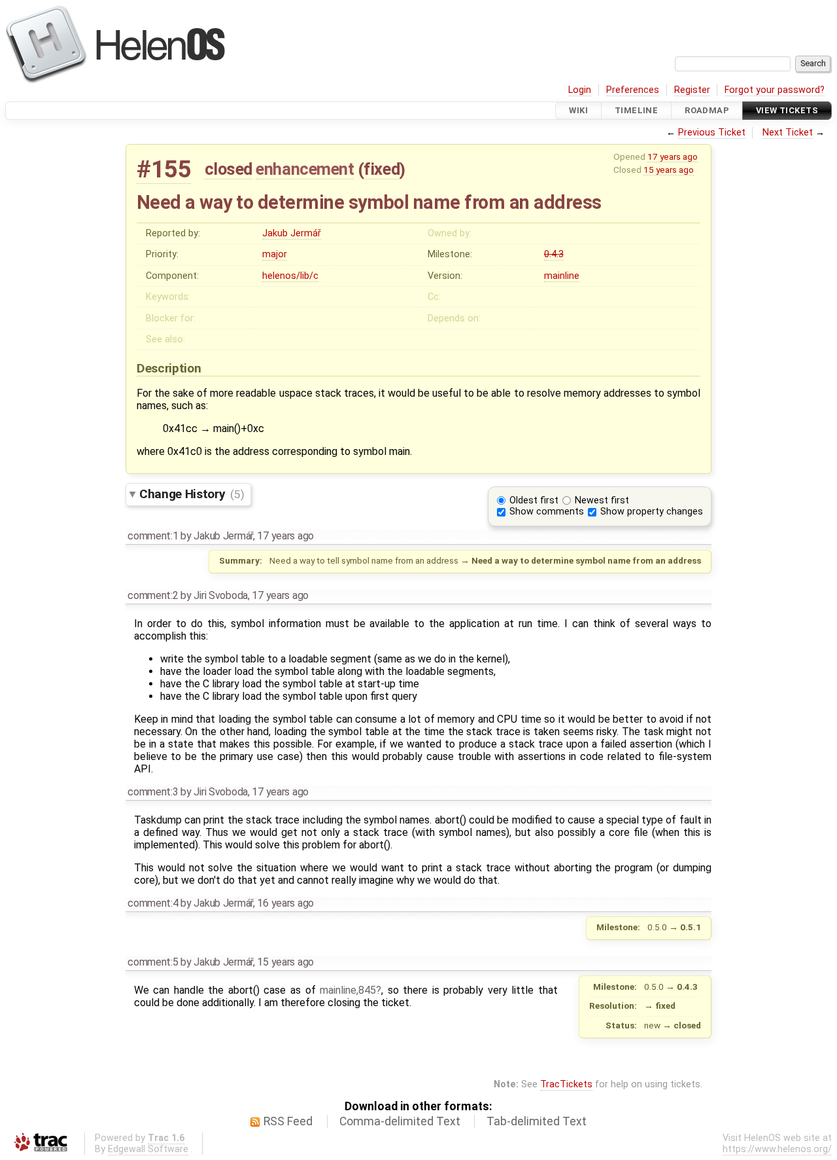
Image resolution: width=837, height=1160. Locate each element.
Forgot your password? (775, 90)
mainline (561, 275)
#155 (164, 169)
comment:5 (153, 962)
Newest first (602, 500)
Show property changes (651, 511)
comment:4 (153, 903)
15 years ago (668, 169)
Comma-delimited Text (399, 1121)
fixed (382, 169)
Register (692, 90)
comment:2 (153, 595)
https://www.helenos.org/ (777, 1149)
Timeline (636, 110)
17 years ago (672, 156)
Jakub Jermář (291, 233)
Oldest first (533, 500)
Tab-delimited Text (537, 1121)
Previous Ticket (711, 132)
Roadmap (707, 110)
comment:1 (153, 536)
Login (579, 90)
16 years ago (285, 903)
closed (228, 169)
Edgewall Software (148, 1149)
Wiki (578, 110)
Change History (191, 493)
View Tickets (787, 110)
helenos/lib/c (290, 275)
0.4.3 (554, 254)
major (274, 254)
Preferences (632, 90)
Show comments (546, 511)
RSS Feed (288, 1121)
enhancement (305, 169)
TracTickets (566, 1084)
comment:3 (153, 792)
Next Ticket (787, 132)
